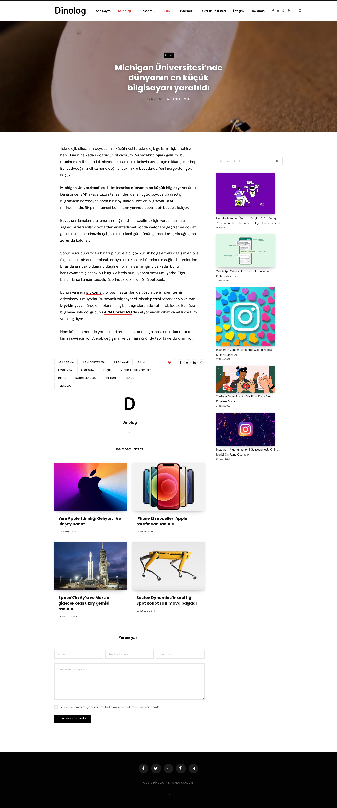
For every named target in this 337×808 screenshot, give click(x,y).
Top (170, 794)
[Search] (298, 10)
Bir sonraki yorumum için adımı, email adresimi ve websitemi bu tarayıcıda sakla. (110, 707)
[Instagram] (168, 768)
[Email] (35, 201)
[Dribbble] (193, 768)
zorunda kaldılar (74, 240)
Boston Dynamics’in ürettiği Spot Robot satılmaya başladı (166, 600)
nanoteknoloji (86, 378)
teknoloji (65, 385)
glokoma (87, 370)
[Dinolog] (70, 11)
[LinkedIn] (35, 191)
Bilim (168, 55)
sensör (131, 378)
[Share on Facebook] (35, 160)
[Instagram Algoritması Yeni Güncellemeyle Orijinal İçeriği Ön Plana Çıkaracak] (245, 430)
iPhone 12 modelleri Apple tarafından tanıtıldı (161, 521)
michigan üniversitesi (136, 370)
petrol (111, 378)
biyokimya (65, 370)
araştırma (66, 362)
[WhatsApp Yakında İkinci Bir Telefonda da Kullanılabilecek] (245, 251)
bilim (141, 362)
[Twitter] (156, 768)
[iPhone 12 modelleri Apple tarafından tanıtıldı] (168, 487)
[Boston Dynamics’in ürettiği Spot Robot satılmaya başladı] (168, 566)
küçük (107, 370)
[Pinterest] (35, 180)
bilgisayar (121, 362)
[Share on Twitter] (35, 170)
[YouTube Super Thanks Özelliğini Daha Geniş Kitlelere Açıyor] (245, 380)
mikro (62, 378)
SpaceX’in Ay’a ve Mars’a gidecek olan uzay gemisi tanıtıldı (83, 603)
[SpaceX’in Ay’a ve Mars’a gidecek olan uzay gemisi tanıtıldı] (90, 566)
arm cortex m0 (94, 362)
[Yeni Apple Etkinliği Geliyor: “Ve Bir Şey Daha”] (90, 487)
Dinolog (157, 99)
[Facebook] (143, 768)
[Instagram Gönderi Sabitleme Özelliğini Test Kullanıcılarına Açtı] (245, 317)
